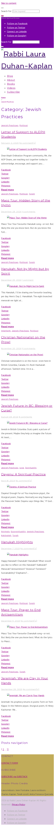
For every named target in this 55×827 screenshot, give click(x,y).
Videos (11, 88)
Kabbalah (6, 535)
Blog (10, 76)
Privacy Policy (18, 804)
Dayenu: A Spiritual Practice (23, 474)
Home (3, 97)
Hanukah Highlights (17, 542)
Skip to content (8, 3)
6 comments (28, 348)
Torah (32, 194)
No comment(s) (27, 143)
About (11, 80)
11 (8, 749)
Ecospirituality (18, 531)
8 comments (25, 417)
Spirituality (31, 467)
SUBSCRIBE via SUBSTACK (14, 776)
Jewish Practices (9, 125)
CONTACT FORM (9, 762)
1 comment (28, 280)
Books (11, 84)
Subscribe (13, 92)
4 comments (28, 211)
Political (24, 125)
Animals (5, 531)
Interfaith (6, 330)
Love (22, 467)
